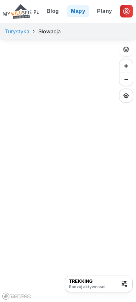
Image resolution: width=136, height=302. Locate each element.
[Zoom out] (126, 79)
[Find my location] (126, 95)
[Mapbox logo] (16, 296)
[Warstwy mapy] (126, 49)
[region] (68, 171)
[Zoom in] (126, 66)
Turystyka (17, 31)
